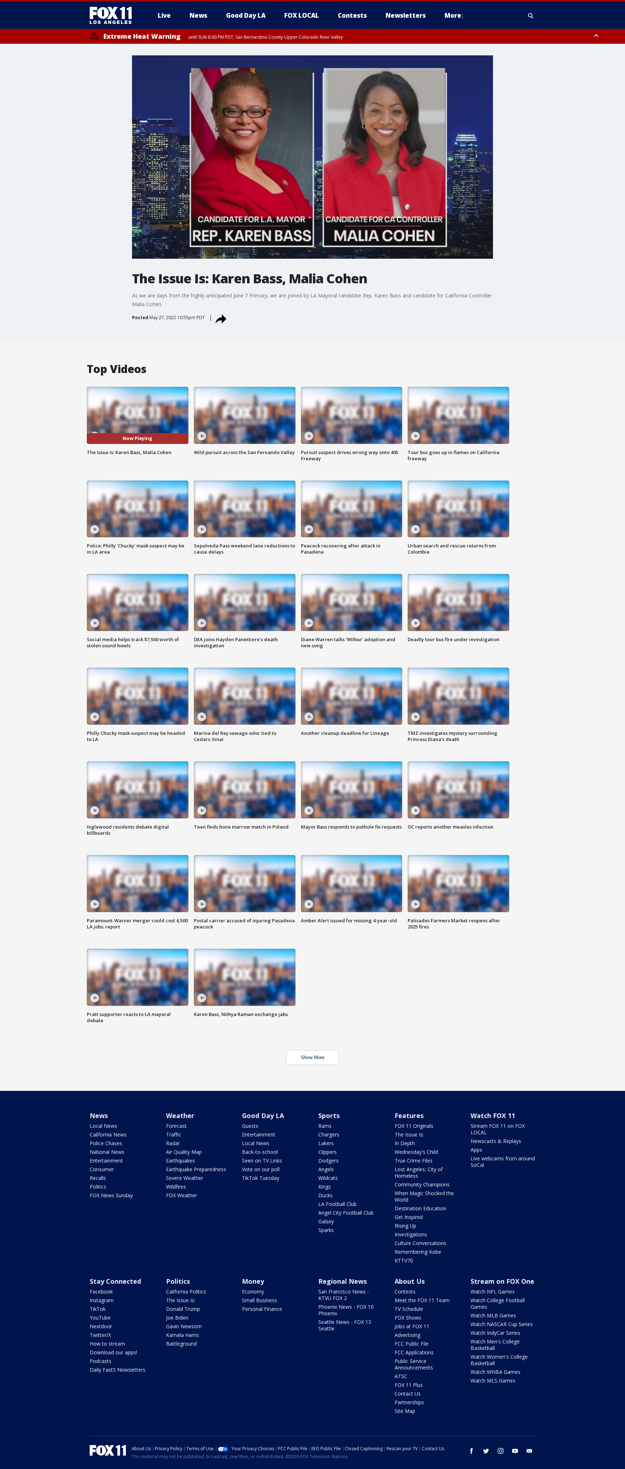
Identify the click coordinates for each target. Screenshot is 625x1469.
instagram (500, 1451)
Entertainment (106, 1160)
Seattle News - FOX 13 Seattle (344, 1325)
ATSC (401, 1376)
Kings (324, 1186)
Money (253, 1281)
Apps (476, 1149)
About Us (410, 1281)
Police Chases (106, 1143)
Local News (103, 1125)
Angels (326, 1169)
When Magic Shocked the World (424, 1196)
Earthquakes (180, 1160)
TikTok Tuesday (260, 1177)
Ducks (325, 1195)
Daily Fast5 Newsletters (117, 1369)
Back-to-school (260, 1151)
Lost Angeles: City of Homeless (419, 1172)
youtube (515, 1451)
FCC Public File (412, 1343)
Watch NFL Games (493, 1291)
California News (108, 1134)
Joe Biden (177, 1317)
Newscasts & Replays (496, 1141)
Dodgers (328, 1160)
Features (409, 1115)
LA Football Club (337, 1204)
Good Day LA (263, 1115)
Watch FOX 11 (493, 1115)
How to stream (107, 1343)
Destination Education (420, 1208)
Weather (180, 1115)
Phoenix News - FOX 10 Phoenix (346, 1310)
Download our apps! (113, 1352)
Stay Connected (115, 1281)
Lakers (326, 1143)
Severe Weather (184, 1177)
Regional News (342, 1281)
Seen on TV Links (262, 1160)
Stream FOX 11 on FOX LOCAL (498, 1129)
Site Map (405, 1410)
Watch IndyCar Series (495, 1332)
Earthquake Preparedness (196, 1169)
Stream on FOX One (502, 1281)
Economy (253, 1291)
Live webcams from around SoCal (503, 1161)
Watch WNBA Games (495, 1371)
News (99, 1115)
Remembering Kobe (418, 1251)
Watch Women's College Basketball (499, 1360)
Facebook (101, 1291)
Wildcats (328, 1177)
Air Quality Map (184, 1151)
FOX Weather (181, 1195)
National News (107, 1151)
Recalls (98, 1177)
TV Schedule (409, 1308)
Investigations (411, 1234)
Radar (173, 1143)
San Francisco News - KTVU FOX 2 (343, 1294)
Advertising (407, 1335)
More (453, 15)
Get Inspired (409, 1217)
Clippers (327, 1151)
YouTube (100, 1317)
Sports (329, 1115)
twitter (486, 1451)
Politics (98, 1186)
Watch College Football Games (498, 1303)
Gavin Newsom (184, 1326)
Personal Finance (262, 1308)
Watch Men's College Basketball (495, 1344)
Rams (325, 1125)
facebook (471, 1451)
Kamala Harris (182, 1335)
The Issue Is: (409, 1134)
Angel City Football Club (346, 1212)
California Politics (186, 1291)
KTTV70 (404, 1260)
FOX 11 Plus (409, 1384)
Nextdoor (101, 1326)
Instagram (102, 1300)
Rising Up (405, 1225)
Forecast (176, 1125)
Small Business (259, 1300)
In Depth (405, 1143)
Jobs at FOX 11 (412, 1326)
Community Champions (422, 1184)
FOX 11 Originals (414, 1125)
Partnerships (409, 1402)
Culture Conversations (420, 1243)
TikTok (98, 1308)
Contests (405, 1291)
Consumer (102, 1169)
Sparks (326, 1230)
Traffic (173, 1134)
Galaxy (326, 1221)
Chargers (328, 1134)
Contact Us (408, 1393)
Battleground (181, 1343)
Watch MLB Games (493, 1315)
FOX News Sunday (111, 1195)
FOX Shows (408, 1317)
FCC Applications (414, 1352)
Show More (312, 1057)
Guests (250, 1125)
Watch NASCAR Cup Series (502, 1324)
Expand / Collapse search (531, 15)
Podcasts (100, 1361)
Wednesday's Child (416, 1151)
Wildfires (176, 1186)
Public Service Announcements (414, 1364)
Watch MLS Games (493, 1380)
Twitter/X (100, 1335)
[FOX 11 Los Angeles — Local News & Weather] (113, 15)
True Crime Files (414, 1160)
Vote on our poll (261, 1169)
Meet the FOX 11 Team (422, 1300)
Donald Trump (183, 1308)
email (529, 1451)
